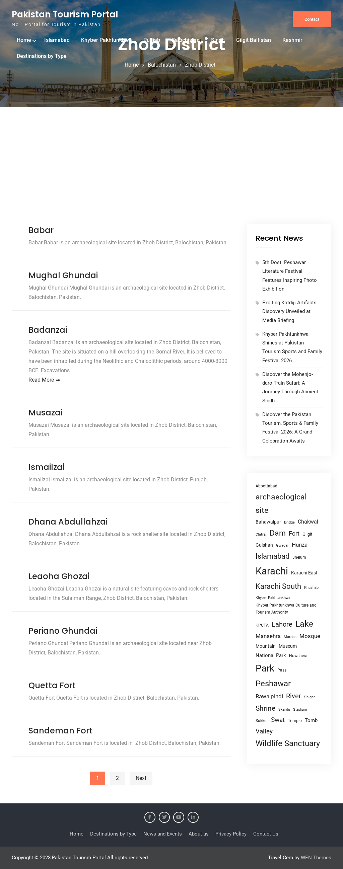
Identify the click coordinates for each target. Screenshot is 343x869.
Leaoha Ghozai (58, 576)
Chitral (261, 534)
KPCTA (262, 625)
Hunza (299, 544)
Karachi (272, 571)
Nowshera (298, 655)
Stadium (300, 709)
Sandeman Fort (60, 730)
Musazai (45, 412)
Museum (288, 646)
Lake (304, 624)
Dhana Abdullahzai (68, 521)
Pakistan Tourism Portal (65, 14)
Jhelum (299, 557)
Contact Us (265, 834)
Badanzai (47, 329)
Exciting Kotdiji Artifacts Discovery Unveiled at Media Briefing (289, 311)
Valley (264, 731)
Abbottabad (266, 486)
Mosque (309, 636)
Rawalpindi (269, 696)
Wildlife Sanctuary (288, 743)
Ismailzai (46, 467)
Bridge (289, 522)
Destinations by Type (42, 56)
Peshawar (273, 683)
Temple (295, 720)
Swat (278, 720)
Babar (41, 230)
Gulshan (264, 545)
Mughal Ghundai (63, 275)
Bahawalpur (268, 522)
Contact (311, 19)
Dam (278, 533)
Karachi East (304, 572)
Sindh (218, 40)
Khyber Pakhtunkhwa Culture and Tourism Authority (286, 609)
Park (265, 668)
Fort (294, 533)
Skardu (284, 709)
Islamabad (57, 40)
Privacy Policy (231, 834)
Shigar (309, 697)
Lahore (282, 624)
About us (199, 834)
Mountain (266, 646)
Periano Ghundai (62, 630)
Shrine (265, 708)
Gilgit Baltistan (253, 40)
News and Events (162, 834)
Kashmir (292, 40)
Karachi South (278, 586)
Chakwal (308, 522)
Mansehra (268, 636)
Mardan (290, 637)
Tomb (311, 720)
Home (24, 40)
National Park (271, 655)
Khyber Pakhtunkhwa (106, 40)
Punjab (151, 40)
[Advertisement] (171, 174)
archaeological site (281, 503)
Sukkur (262, 720)
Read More (41, 380)
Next (141, 778)
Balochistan (186, 40)
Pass (281, 670)
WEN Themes (316, 858)
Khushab (311, 587)
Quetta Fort (52, 685)
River (293, 696)
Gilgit (307, 534)
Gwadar (282, 545)
